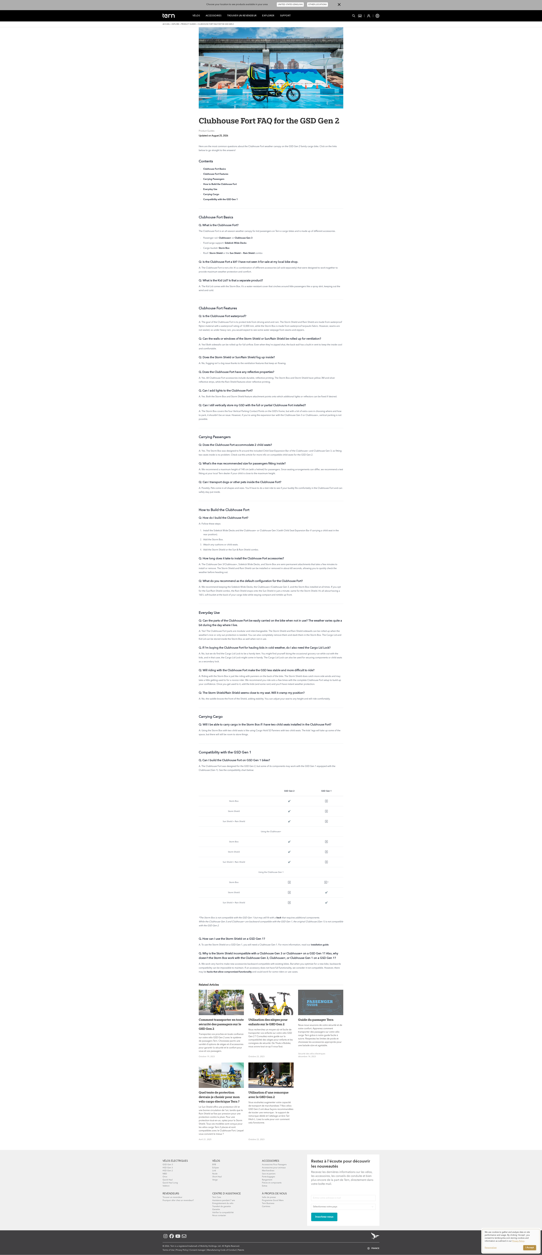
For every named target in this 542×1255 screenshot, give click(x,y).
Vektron (166, 1186)
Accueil (166, 24)
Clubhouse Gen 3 (244, 238)
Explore (175, 24)
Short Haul (217, 1177)
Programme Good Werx (273, 1200)
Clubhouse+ (225, 238)
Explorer (268, 16)
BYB (214, 1165)
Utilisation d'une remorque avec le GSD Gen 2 (268, 1095)
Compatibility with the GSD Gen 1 (220, 199)
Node (215, 1174)
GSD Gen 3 (168, 1165)
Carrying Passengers (213, 179)
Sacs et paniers (268, 1174)
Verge (215, 1180)
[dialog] (511, 1240)
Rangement (267, 1180)
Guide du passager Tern (315, 1019)
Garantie (216, 1209)
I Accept (529, 1248)
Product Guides (188, 24)
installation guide (320, 945)
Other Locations (317, 5)
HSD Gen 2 (168, 1171)
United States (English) (290, 5)
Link (214, 1171)
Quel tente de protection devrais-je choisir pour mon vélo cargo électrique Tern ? (219, 1097)
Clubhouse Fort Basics (214, 169)
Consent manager (198, 1250)
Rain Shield (249, 253)
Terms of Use (168, 1250)
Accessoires (213, 16)
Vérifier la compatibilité (223, 1213)
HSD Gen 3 (168, 1168)
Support (285, 16)
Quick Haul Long (170, 1183)
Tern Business (268, 1203)
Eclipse (215, 1168)
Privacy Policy (182, 1250)
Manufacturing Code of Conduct (221, 1250)
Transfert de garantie (221, 1206)
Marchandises (268, 1171)
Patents (241, 1250)
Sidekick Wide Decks (235, 243)
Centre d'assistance (226, 1193)
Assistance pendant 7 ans (223, 1200)
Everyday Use (210, 189)
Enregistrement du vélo (222, 1203)
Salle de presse (269, 1197)
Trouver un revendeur (172, 1197)
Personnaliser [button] (491, 1248)
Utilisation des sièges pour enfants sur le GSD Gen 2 (268, 1022)
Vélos (196, 16)
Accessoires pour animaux (274, 1168)
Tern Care (216, 1197)
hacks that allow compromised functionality (229, 972)
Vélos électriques (175, 1161)
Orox (165, 1177)
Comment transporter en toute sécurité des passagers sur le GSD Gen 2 (221, 1024)
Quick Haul (168, 1180)
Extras (264, 1186)
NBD (165, 1174)
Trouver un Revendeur (241, 16)
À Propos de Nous (274, 1193)
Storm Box (224, 248)
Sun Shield (235, 253)
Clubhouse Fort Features (215, 174)
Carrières (266, 1206)
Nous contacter (219, 1215)
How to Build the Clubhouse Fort (220, 184)
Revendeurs (171, 1193)
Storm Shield (216, 253)
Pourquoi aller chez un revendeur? (178, 1200)
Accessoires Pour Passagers (274, 1165)
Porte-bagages (268, 1177)
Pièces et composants (271, 1183)
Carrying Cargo (211, 194)
